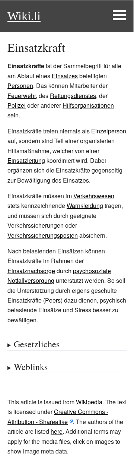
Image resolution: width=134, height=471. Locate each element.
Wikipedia (89, 402)
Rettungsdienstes (73, 95)
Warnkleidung (85, 205)
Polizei (16, 105)
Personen (20, 85)
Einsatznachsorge (31, 270)
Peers (53, 300)
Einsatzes (65, 76)
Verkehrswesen (93, 196)
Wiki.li (24, 16)
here (57, 431)
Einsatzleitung (26, 160)
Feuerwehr (21, 95)
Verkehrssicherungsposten (42, 235)
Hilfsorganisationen (88, 105)
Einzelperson (108, 131)
